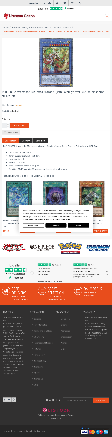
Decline (56, 225)
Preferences (33, 225)
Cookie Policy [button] (77, 217)
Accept (79, 225)
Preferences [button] (65, 219)
